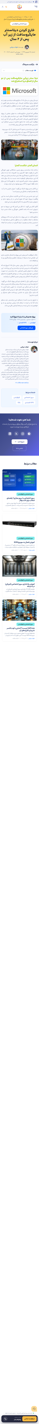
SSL (19, 402)
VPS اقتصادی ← (21, 323)
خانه (31, 17)
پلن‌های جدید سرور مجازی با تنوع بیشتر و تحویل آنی (19, 2)
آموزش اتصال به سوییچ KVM (24, 542)
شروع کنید (21, 441)
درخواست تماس (29, 1418)
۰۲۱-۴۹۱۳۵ (17, 1420)
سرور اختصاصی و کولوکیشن (14, 17)
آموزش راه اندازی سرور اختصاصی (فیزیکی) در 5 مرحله (20, 585)
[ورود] (3, 7)
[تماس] (6, 7)
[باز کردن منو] (35, 6)
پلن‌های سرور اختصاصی (26, 327)
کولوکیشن (17, 397)
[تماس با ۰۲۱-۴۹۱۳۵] (5, 1419)
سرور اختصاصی (29, 397)
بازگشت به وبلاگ (28, 64)
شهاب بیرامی (24, 347)
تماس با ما (19, 448)
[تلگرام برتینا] (29, 433)
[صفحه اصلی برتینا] (19, 6)
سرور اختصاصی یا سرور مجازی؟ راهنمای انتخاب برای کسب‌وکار (21, 499)
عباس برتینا (32, 550)
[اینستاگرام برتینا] (22, 433)
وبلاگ (25, 17)
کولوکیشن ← (31, 323)
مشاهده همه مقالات (23, 383)
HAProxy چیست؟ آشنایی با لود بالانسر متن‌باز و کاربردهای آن (21, 629)
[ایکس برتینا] (16, 433)
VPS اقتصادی (29, 402)
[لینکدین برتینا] (10, 433)
